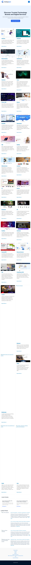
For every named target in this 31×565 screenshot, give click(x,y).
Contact (15, 551)
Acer (18, 483)
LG (2, 188)
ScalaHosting (19, 58)
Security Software (15, 557)
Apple (3, 483)
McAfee (18, 144)
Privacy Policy (15, 550)
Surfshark (19, 38)
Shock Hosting (5, 58)
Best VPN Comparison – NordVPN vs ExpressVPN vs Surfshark (20, 512)
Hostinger (19, 230)
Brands (15, 553)
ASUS (18, 363)
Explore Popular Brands (15, 20)
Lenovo (18, 188)
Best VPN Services (15, 554)
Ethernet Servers (20, 252)
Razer (18, 79)
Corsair (3, 294)
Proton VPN (4, 102)
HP (17, 209)
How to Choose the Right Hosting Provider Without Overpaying (20, 521)
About (15, 552)
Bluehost (18, 343)
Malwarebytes (4, 165)
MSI (2, 144)
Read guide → (4, 506)
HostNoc (3, 230)
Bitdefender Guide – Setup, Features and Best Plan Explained (20, 539)
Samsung (3, 79)
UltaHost (3, 38)
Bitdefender (4, 412)
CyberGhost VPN (20, 272)
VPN (15, 556)
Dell (2, 272)
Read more (18, 526)
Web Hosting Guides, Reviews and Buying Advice (15, 555)
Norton (18, 102)
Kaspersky (4, 209)
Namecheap (19, 123)
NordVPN (3, 123)
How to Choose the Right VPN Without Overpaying (18, 530)
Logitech (18, 165)
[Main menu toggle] (29, 2)
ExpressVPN (4, 252)
